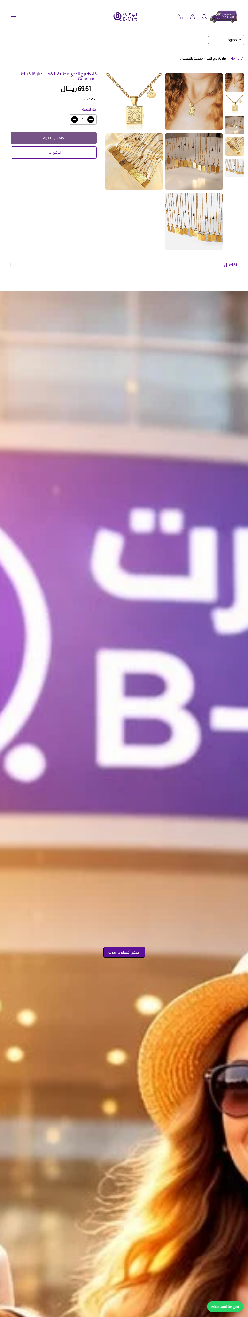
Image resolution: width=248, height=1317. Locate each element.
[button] (13, 16)
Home (235, 58)
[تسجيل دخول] (192, 16)
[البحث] (204, 16)
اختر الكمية (89, 109)
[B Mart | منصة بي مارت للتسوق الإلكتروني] (125, 16)
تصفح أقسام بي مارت (124, 952)
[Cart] (181, 16)
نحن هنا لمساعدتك (225, 1307)
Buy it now (54, 152)
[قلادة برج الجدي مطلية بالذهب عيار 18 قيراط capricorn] (194, 101)
